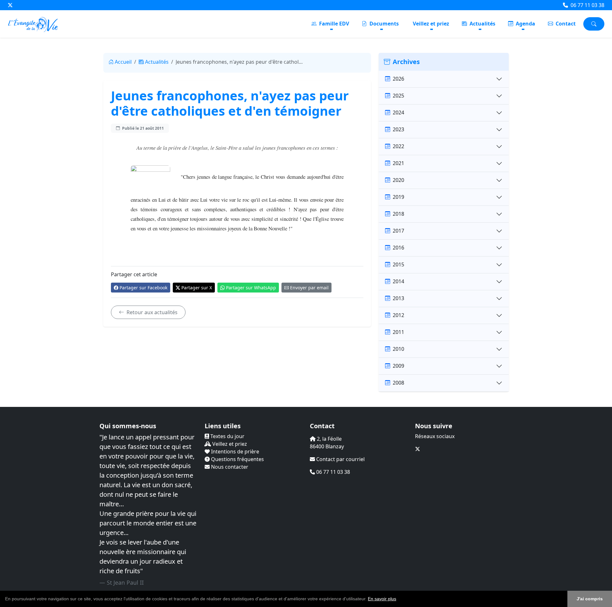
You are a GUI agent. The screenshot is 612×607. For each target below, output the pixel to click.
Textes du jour (226, 436)
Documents (383, 23)
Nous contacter (229, 466)
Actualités (481, 23)
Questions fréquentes (237, 459)
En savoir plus (382, 598)
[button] (398, 599)
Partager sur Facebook (143, 288)
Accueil (123, 61)
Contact (565, 23)
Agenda (524, 23)
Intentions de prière (234, 451)
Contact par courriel (340, 459)
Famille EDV (333, 23)
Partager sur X (196, 288)
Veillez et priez (431, 23)
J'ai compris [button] (590, 598)
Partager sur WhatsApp (251, 288)
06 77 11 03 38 (586, 5)
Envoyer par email (309, 288)
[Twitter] (10, 5)
